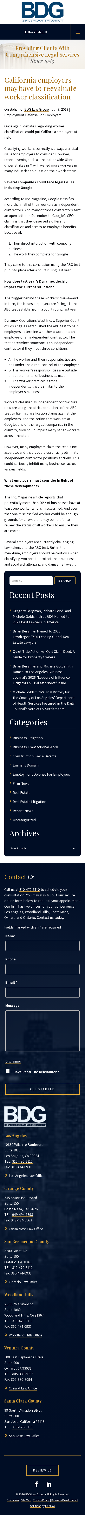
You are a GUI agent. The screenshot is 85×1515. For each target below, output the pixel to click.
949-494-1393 (22, 1214)
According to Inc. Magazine (25, 198)
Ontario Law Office (23, 1281)
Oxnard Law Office (23, 1388)
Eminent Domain (26, 765)
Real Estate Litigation (29, 801)
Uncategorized (24, 819)
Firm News (21, 783)
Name (10, 935)
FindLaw (50, 1506)
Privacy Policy (41, 1500)
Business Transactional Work (35, 747)
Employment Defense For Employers (32, 114)
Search (65, 580)
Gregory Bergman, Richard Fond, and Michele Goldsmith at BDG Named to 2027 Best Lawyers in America (42, 616)
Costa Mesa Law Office (26, 1228)
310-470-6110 (35, 32)
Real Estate (21, 792)
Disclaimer (13, 1061)
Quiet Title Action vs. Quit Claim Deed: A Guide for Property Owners (44, 654)
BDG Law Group (36, 109)
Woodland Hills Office (25, 1335)
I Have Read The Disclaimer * (35, 1071)
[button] (78, 32)
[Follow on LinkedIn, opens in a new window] (48, 1484)
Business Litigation (28, 737)
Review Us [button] (42, 1470)
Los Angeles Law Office (26, 1175)
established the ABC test (47, 326)
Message (12, 1005)
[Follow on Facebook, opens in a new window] (36, 1484)
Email (11, 982)
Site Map (26, 1500)
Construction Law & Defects (34, 756)
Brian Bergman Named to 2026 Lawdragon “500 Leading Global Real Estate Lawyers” (41, 637)
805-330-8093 (22, 1373)
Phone (10, 959)
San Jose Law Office (24, 1435)
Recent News (23, 810)
